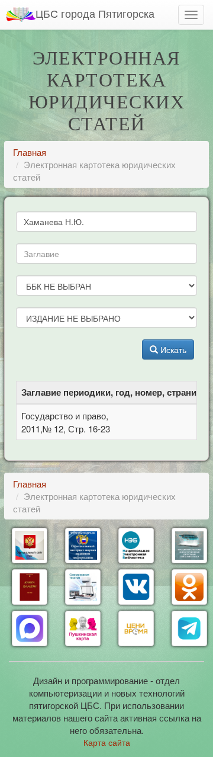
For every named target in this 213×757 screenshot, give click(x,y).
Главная (29, 152)
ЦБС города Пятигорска (95, 13)
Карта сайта (106, 742)
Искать (172, 349)
